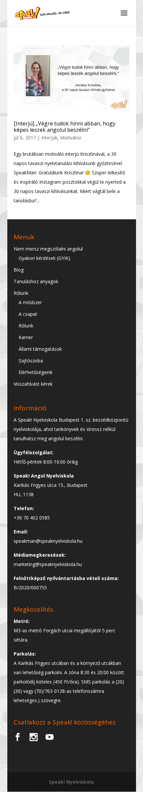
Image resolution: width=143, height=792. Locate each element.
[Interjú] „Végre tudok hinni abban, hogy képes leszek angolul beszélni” (64, 126)
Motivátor (70, 137)
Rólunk (21, 293)
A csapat (28, 314)
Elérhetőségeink (36, 372)
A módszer (30, 302)
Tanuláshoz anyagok (36, 281)
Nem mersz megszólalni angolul (48, 249)
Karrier (26, 337)
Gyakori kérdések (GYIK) (44, 258)
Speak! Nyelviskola (71, 782)
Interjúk (49, 137)
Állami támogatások (40, 349)
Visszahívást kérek (33, 384)
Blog (19, 270)
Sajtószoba (31, 360)
